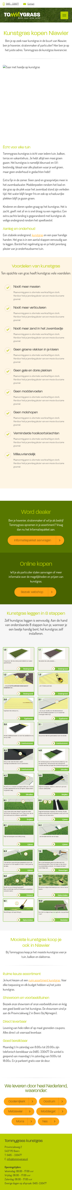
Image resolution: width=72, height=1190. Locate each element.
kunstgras (37, 235)
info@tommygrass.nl (17, 1159)
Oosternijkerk (16, 1101)
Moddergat (48, 1111)
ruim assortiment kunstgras (44, 980)
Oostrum (49, 1101)
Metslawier (15, 1111)
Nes (45, 1121)
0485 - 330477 (12, 3)
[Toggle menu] (64, 15)
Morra (20, 1121)
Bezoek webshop (32, 592)
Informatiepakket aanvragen (32, 540)
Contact (30, 3)
